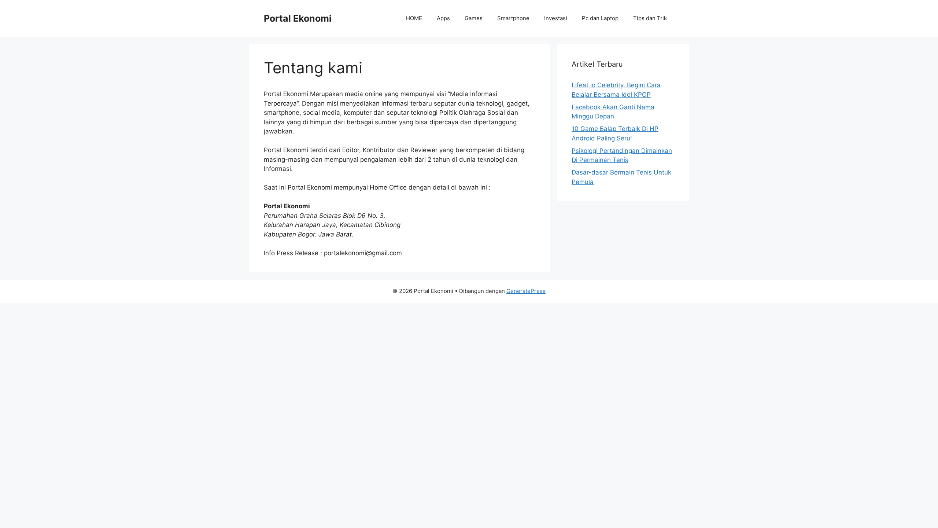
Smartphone (513, 18)
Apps (443, 18)
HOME (414, 18)
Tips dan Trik (650, 18)
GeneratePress (526, 290)
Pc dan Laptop (600, 18)
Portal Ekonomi (298, 18)
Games (474, 18)
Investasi (555, 18)
